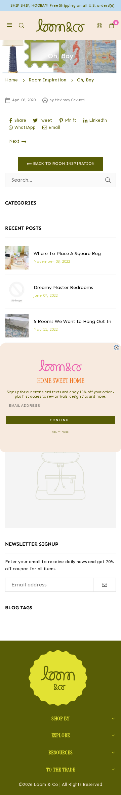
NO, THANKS (60, 431)
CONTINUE (60, 420)
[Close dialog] (116, 347)
